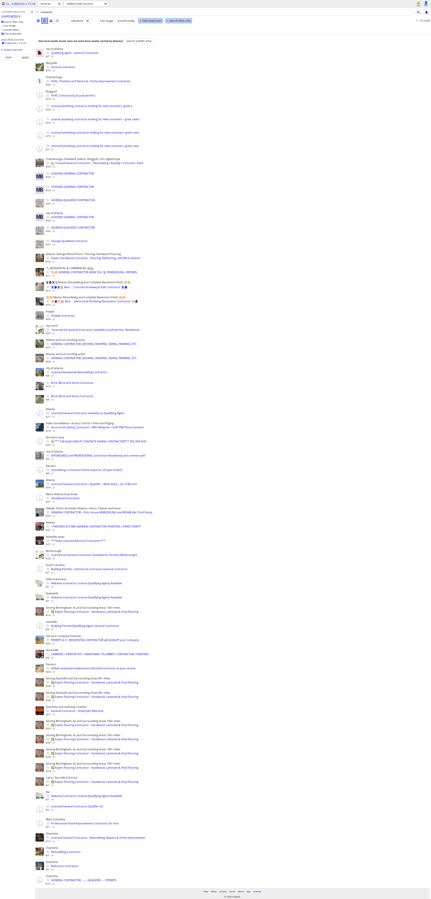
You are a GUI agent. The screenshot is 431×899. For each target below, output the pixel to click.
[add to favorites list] (48, 53)
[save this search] (426, 12)
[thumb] (44, 21)
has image (10, 25)
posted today (11, 29)
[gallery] (51, 21)
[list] (38, 21)
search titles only (13, 21)
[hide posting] (53, 56)
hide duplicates (13, 33)
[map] (57, 21)
